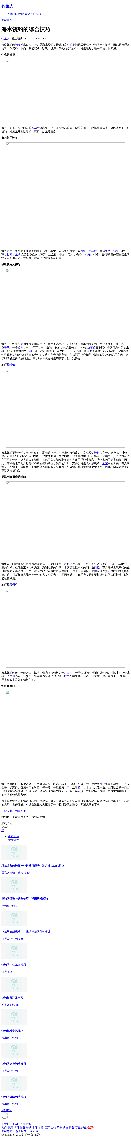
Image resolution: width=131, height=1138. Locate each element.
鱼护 (17, 254)
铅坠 (116, 251)
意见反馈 (21, 1131)
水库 (35, 1127)
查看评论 (13, 839)
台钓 (53, 1127)
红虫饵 (68, 676)
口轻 (97, 567)
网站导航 (6, 1131)
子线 (7, 347)
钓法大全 (24, 13)
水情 (69, 564)
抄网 (9, 254)
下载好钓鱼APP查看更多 (16, 1124)
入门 (4, 1127)
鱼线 (108, 251)
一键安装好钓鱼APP (13, 810)
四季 (59, 1127)
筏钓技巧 (35, 13)
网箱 (34, 127)
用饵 (12, 584)
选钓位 (11, 364)
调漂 (10, 1127)
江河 (47, 1127)
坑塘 (41, 1127)
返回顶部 (35, 1131)
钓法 (65, 1127)
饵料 (16, 1127)
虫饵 (12, 676)
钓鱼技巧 (13, 13)
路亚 (22, 1127)
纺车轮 (93, 251)
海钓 (28, 1127)
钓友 (17, 44)
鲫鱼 (71, 1127)
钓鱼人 (7, 6)
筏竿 (83, 251)
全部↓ (90, 1127)
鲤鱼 (84, 1127)
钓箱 (88, 254)
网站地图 (6, 20)
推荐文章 (13, 836)
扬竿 (80, 787)
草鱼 (78, 1127)
